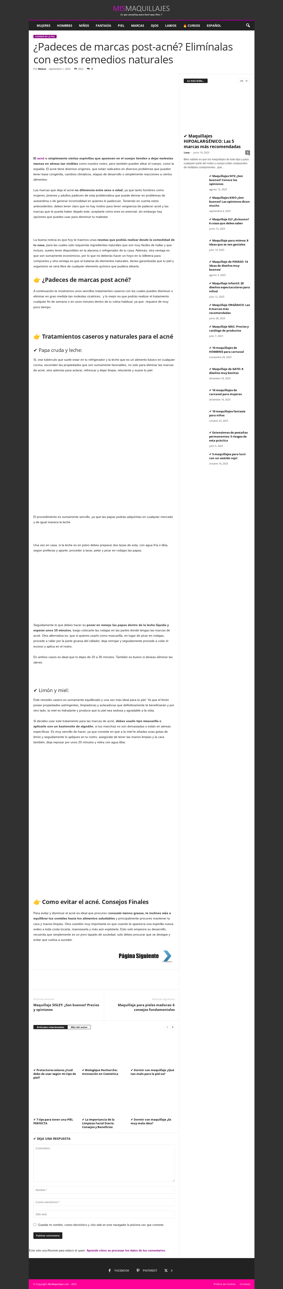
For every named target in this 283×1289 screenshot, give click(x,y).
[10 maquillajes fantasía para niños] (195, 417)
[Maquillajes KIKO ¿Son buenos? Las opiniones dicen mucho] (195, 204)
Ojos (155, 25)
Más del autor (79, 1027)
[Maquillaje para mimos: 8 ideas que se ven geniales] (195, 246)
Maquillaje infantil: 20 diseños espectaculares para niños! (229, 287)
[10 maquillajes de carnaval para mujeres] (195, 396)
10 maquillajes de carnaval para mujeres (225, 392)
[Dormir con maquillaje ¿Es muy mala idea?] (153, 1099)
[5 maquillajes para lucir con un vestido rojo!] (195, 460)
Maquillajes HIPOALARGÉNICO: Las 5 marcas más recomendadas (212, 141)
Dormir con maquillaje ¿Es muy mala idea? (151, 1121)
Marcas (137, 25)
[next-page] (172, 1027)
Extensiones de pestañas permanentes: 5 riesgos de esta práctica (228, 436)
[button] (248, 25)
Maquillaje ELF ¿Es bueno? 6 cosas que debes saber (229, 221)
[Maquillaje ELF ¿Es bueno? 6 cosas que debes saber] (195, 225)
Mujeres (43, 25)
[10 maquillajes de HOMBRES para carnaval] (195, 354)
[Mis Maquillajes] (141, 10)
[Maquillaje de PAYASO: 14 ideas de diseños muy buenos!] (195, 268)
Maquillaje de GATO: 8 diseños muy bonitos (226, 371)
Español (214, 25)
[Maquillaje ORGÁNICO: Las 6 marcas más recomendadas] (195, 311)
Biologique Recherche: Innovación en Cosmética (100, 1072)
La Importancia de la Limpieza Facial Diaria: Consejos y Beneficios (98, 1123)
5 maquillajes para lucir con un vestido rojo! (227, 456)
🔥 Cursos (191, 25)
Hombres (64, 25)
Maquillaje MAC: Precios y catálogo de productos (229, 328)
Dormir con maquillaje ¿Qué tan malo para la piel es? (152, 1072)
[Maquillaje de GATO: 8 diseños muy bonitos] (195, 375)
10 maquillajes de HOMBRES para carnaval (226, 350)
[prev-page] (167, 1027)
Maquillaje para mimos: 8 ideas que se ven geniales (228, 242)
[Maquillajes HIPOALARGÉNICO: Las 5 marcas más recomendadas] (217, 109)
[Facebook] (37, 982)
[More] (78, 982)
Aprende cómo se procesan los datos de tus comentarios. (126, 1250)
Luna (187, 152)
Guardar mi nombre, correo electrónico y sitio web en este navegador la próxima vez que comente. (101, 1225)
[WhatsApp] (68, 982)
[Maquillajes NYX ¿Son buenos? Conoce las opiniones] (195, 182)
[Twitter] (48, 982)
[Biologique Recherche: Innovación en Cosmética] (104, 1050)
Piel (121, 25)
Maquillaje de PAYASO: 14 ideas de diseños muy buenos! (228, 266)
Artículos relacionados (50, 1027)
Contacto (245, 1284)
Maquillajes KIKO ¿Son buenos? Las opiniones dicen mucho (229, 202)
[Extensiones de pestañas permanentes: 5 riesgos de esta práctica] (195, 438)
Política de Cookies (224, 1284)
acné (40, 158)
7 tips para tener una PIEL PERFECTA (53, 1121)
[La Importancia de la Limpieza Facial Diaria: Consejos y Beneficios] (104, 1099)
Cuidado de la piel (45, 36)
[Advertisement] (104, 107)
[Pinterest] (58, 982)
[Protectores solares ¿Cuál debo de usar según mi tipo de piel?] (55, 1050)
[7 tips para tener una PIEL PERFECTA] (55, 1099)
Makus (42, 68)
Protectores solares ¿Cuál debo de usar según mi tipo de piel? (54, 1074)
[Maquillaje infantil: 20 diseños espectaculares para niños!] (195, 289)
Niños (84, 25)
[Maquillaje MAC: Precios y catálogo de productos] (195, 333)
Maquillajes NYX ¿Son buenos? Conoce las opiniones (226, 180)
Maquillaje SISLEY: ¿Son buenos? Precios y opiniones (66, 1007)
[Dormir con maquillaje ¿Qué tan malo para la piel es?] (153, 1050)
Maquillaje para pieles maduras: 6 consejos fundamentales (146, 1007)
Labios (170, 25)
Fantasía (103, 25)
